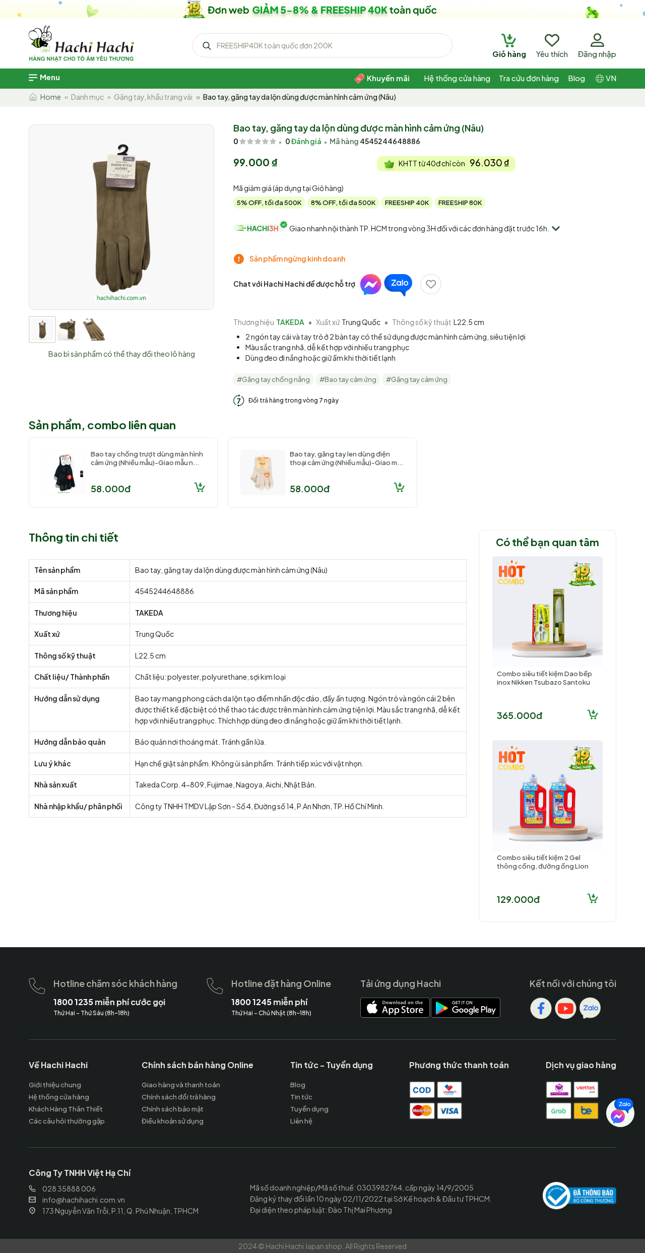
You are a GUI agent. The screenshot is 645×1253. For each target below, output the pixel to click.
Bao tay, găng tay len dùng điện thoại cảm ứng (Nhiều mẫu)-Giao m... (346, 458)
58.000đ (111, 488)
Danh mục (87, 96)
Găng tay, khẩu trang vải (153, 96)
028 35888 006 (69, 1188)
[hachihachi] (322, 9)
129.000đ (518, 899)
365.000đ (519, 715)
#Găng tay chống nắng (273, 379)
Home (49, 96)
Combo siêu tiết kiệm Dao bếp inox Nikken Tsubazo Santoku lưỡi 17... (544, 682)
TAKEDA (290, 321)
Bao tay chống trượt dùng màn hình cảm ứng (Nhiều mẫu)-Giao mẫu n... (147, 458)
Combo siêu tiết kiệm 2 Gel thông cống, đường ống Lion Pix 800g (543, 866)
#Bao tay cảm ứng (347, 379)
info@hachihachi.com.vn (83, 1199)
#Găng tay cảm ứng (416, 379)
